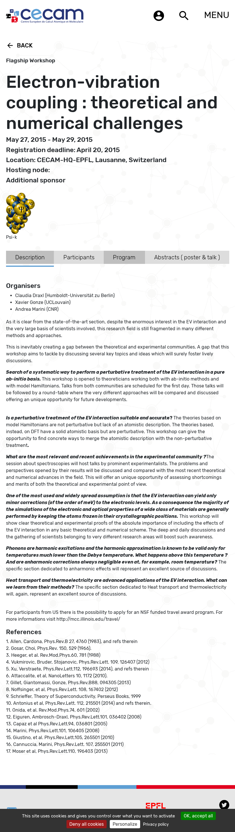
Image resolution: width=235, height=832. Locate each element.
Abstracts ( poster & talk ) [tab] (187, 257)
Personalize (125, 824)
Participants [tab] (79, 257)
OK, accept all (198, 816)
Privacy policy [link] (156, 824)
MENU (216, 14)
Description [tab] (30, 257)
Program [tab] (124, 257)
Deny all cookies (86, 824)
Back (19, 45)
